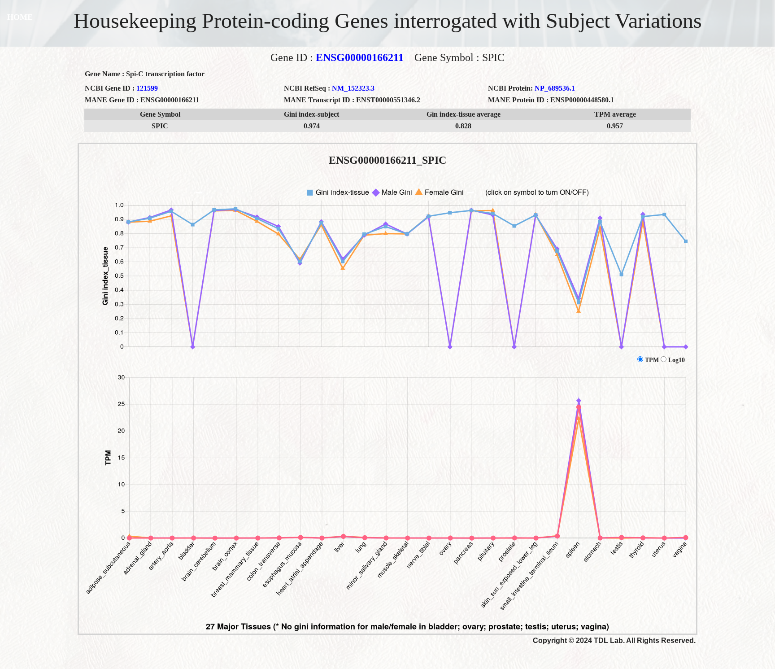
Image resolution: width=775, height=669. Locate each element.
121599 (147, 88)
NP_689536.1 (555, 88)
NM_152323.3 (353, 88)
